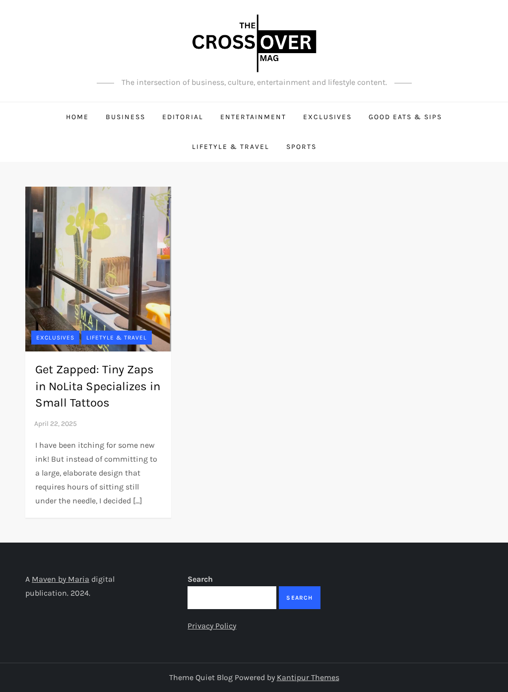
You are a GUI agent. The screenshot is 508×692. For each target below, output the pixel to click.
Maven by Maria (60, 579)
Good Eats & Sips (405, 117)
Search (200, 579)
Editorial (182, 117)
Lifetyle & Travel (230, 146)
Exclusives (327, 117)
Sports (301, 146)
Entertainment (253, 117)
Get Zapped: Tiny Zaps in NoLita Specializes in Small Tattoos (97, 386)
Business (125, 117)
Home (77, 117)
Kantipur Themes (308, 677)
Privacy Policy (212, 625)
